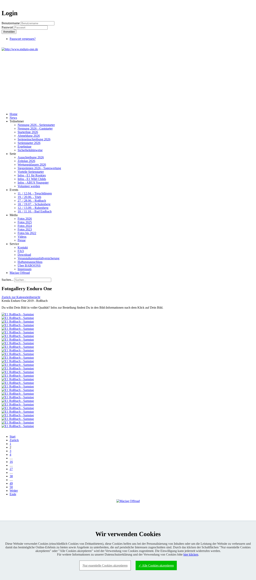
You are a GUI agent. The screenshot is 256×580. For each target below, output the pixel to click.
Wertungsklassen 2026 (32, 164)
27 (11, 469)
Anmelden (9, 31)
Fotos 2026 (25, 218)
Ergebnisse (24, 146)
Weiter (14, 490)
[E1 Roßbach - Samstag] (18, 314)
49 (11, 483)
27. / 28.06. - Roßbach (32, 200)
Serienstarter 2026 (29, 143)
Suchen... (7, 279)
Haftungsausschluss (30, 262)
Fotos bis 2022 (27, 233)
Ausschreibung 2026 (31, 157)
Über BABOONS (29, 265)
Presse (22, 240)
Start (12, 436)
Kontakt (23, 247)
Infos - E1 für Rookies (32, 175)
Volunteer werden (29, 186)
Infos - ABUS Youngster (33, 182)
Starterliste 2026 (28, 132)
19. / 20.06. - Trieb (29, 197)
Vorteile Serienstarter (31, 171)
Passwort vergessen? (23, 38)
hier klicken (190, 554)
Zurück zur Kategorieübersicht (21, 297)
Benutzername (11, 23)
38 (11, 476)
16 (11, 461)
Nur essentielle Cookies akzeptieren (105, 565)
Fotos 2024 (25, 226)
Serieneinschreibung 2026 (34, 139)
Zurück (14, 440)
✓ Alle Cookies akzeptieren (156, 565)
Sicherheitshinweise (30, 150)
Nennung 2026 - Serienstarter (36, 125)
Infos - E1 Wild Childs (32, 179)
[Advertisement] (128, 81)
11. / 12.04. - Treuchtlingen (35, 193)
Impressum (24, 269)
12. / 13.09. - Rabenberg (33, 207)
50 (11, 487)
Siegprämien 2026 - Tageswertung (39, 168)
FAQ (21, 251)
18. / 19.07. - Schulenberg (34, 204)
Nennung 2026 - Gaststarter (35, 128)
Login (247, 3)
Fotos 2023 (25, 229)
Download (24, 254)
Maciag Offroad (20, 272)
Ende (13, 494)
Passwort (8, 27)
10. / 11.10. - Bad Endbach (35, 211)
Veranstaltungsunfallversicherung (38, 258)
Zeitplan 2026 (26, 161)
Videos (22, 236)
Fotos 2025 (25, 222)
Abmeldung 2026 (29, 135)
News (13, 117)
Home (13, 114)
